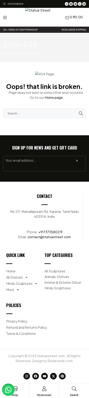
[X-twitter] (80, 4)
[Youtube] (75, 4)
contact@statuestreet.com (49, 237)
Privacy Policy (16, 321)
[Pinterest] (84, 4)
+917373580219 (50, 232)
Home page (54, 97)
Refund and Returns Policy (26, 327)
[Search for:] (44, 113)
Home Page (11, 53)
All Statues (14, 277)
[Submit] (77, 162)
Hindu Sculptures (19, 283)
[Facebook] (71, 4)
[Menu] (5, 17)
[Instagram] (67, 4)
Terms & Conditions (21, 333)
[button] (8, 390)
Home (11, 271)
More (10, 289)
